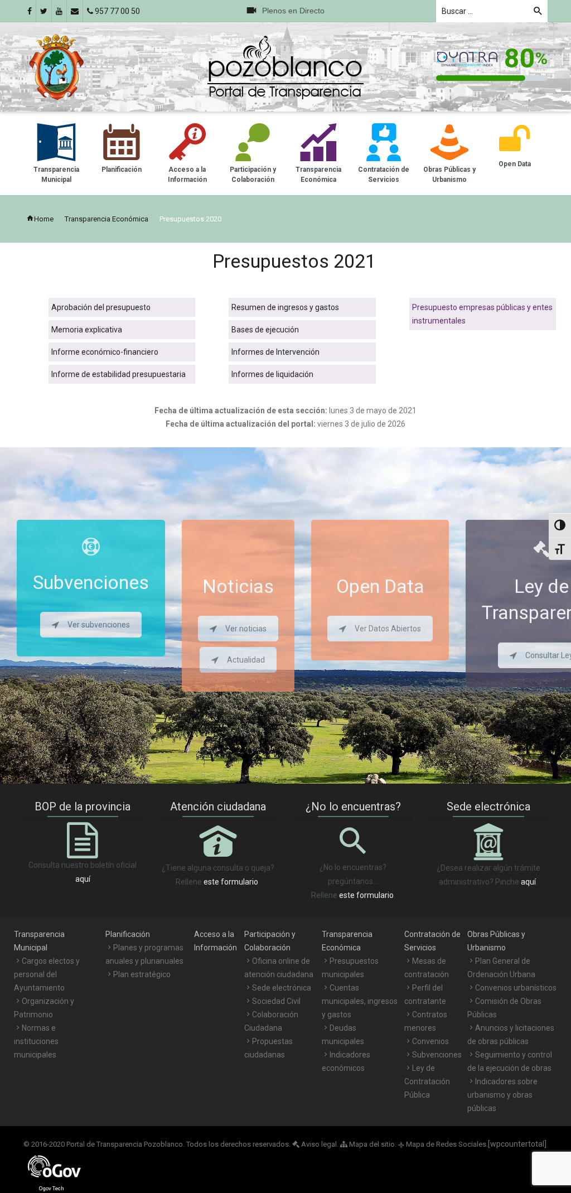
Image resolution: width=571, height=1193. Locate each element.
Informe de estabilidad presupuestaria (118, 374)
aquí (82, 879)
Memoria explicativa (86, 329)
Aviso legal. (318, 1144)
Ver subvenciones (98, 624)
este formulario (231, 881)
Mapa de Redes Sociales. (443, 1144)
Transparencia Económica (106, 219)
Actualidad (246, 659)
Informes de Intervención (275, 351)
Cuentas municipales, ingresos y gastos (360, 1001)
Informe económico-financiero (104, 351)
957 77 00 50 (116, 11)
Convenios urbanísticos (516, 987)
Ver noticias (246, 628)
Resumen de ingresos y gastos (285, 307)
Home (44, 219)
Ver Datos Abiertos (388, 628)
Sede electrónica (281, 987)
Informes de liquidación (272, 374)
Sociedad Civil (276, 1001)
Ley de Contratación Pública (427, 1081)
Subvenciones (437, 1054)
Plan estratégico (142, 974)
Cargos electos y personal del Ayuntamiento (47, 974)
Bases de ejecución (265, 329)
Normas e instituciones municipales (36, 1041)
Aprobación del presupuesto (101, 307)
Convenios (430, 1041)
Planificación (127, 934)
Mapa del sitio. (371, 1144)
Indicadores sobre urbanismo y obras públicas (502, 1095)
